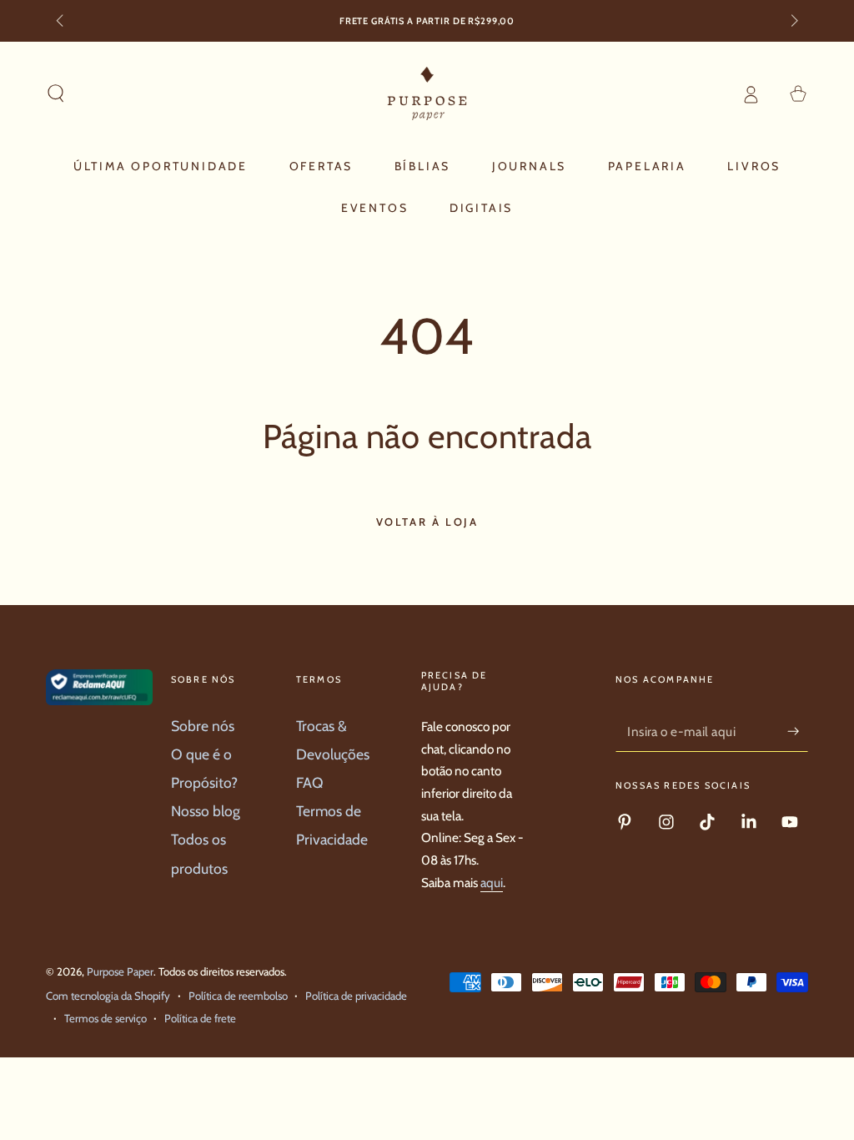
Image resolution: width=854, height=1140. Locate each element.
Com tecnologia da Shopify (108, 995)
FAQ (310, 782)
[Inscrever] (797, 731)
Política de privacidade (356, 995)
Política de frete (200, 1018)
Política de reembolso (238, 995)
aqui (491, 882)
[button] (56, 93)
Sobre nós (202, 725)
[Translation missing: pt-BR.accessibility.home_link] (427, 93)
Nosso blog (205, 811)
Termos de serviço (105, 1018)
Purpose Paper (120, 971)
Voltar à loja (427, 521)
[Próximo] (792, 22)
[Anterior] (61, 22)
